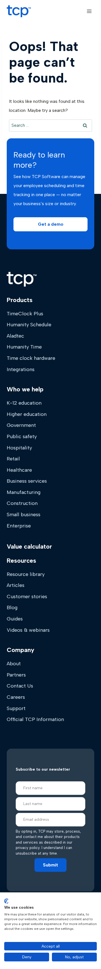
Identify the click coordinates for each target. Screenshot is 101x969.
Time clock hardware (31, 358)
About (14, 663)
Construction (22, 503)
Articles (15, 585)
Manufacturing (23, 492)
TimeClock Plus (25, 314)
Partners (16, 675)
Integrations (21, 369)
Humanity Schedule (29, 324)
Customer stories (27, 596)
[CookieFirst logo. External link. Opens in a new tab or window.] (6, 901)
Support (16, 708)
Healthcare (19, 470)
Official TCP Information (35, 719)
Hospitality (19, 448)
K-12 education (24, 403)
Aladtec (15, 336)
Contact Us (20, 686)
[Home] (21, 279)
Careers (16, 697)
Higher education (27, 414)
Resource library (26, 574)
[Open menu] (89, 11)
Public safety (22, 436)
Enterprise (19, 526)
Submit (50, 865)
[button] (50, 224)
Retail (13, 459)
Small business (23, 514)
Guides (15, 619)
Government (21, 425)
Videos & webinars (28, 630)
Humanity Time (24, 347)
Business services (27, 481)
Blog (12, 607)
